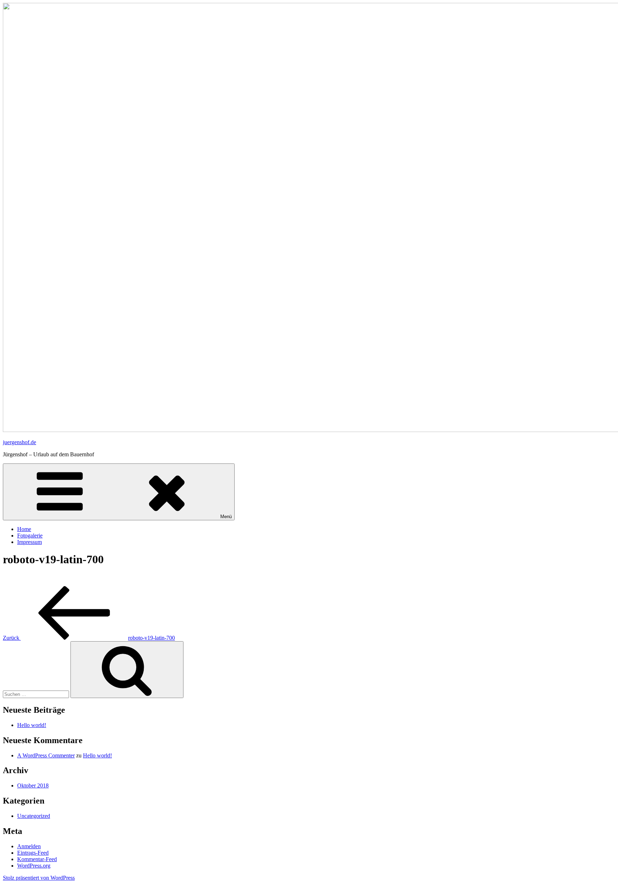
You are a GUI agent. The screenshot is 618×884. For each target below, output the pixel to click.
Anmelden (29, 846)
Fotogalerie (30, 535)
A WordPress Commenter (46, 755)
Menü (226, 516)
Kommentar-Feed (37, 859)
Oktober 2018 (33, 785)
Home (24, 529)
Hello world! (31, 725)
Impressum (29, 542)
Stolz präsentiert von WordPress (39, 878)
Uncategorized (33, 816)
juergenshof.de (19, 442)
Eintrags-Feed (33, 853)
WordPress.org (33, 866)
